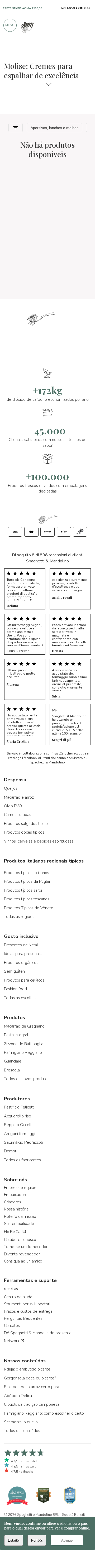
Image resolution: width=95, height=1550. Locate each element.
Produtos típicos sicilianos (26, 872)
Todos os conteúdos (22, 1430)
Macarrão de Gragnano (24, 1026)
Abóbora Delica (18, 1395)
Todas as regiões (19, 916)
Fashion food (15, 989)
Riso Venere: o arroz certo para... (32, 1386)
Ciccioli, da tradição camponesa (31, 1404)
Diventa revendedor (22, 1254)
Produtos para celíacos (24, 980)
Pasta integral (16, 1035)
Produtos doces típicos (24, 832)
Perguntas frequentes (23, 1318)
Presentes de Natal (21, 945)
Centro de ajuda (18, 1297)
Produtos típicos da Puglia (27, 881)
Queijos (10, 788)
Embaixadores (16, 1194)
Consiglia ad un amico (23, 1261)
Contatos (12, 1325)
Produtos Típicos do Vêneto (28, 908)
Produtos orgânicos (21, 962)
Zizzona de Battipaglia (23, 1043)
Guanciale (12, 1061)
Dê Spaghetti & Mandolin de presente (38, 1333)
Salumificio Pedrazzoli (23, 1142)
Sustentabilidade (19, 1223)
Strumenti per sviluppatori (27, 1304)
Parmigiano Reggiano (23, 1052)
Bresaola (12, 1070)
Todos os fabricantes (22, 1160)
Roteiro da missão (20, 1216)
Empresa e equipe (20, 1187)
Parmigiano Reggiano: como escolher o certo (44, 1413)
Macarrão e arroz (19, 797)
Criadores (12, 1202)
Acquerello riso (17, 1116)
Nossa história (16, 1209)
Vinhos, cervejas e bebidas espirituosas (38, 841)
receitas (11, 1288)
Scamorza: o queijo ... (22, 1422)
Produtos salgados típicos (27, 823)
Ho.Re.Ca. (13, 1231)
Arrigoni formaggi (19, 1133)
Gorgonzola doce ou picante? (30, 1378)
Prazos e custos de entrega (28, 1311)
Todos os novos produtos (26, 1078)
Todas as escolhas (20, 997)
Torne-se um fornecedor (26, 1246)
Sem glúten (14, 971)
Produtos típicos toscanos (26, 899)
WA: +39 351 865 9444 (75, 8)
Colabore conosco (20, 1239)
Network (12, 1340)
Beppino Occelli (18, 1124)
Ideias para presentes (23, 953)
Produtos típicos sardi (23, 890)
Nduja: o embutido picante (27, 1369)
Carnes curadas (17, 814)
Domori (10, 1151)
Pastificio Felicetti (19, 1107)
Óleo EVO (13, 806)
